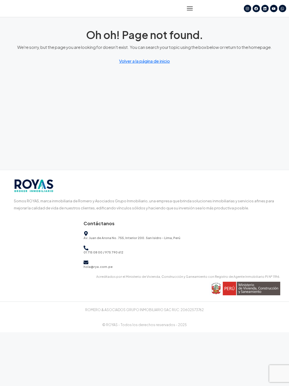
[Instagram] (247, 8)
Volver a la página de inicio (144, 61)
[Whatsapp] (282, 8)
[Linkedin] (265, 8)
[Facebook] (256, 8)
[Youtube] (273, 8)
